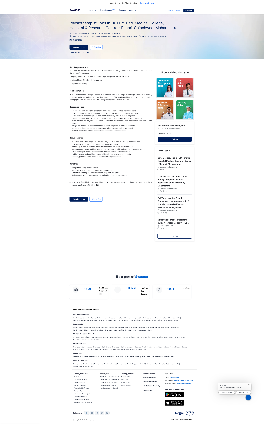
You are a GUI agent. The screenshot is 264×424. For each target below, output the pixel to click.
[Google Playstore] (174, 394)
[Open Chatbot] (248, 397)
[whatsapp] (86, 413)
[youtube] (92, 413)
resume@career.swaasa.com (183, 380)
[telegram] (97, 413)
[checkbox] (96, 47)
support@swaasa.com (184, 383)
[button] (188, 10)
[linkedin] (102, 413)
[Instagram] (107, 413)
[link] (75, 10)
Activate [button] (175, 139)
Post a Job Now (147, 3)
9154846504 (174, 377)
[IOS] (174, 402)
